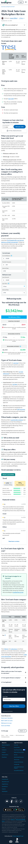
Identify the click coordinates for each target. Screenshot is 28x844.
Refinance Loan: (6, 274)
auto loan (15, 363)
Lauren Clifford (13, 18)
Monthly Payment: (6, 262)
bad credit (11, 98)
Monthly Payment (14, 321)
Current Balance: (6, 255)
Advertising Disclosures (8, 711)
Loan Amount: (5, 277)
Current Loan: (6, 253)
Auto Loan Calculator (7, 718)
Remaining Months (14, 334)
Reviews (11, 735)
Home (2, 735)
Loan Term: (5, 283)
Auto (7, 735)
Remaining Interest (13, 346)
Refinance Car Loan (6, 723)
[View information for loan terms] (8, 283)
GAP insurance (21, 409)
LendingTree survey (18, 592)
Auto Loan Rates (5, 725)
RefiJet (6, 649)
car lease (14, 384)
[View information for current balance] (11, 255)
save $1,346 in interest (17, 420)
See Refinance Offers (14, 317)
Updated (6, 20)
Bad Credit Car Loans (7, 720)
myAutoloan (13, 649)
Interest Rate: (5, 268)
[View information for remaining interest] (20, 346)
